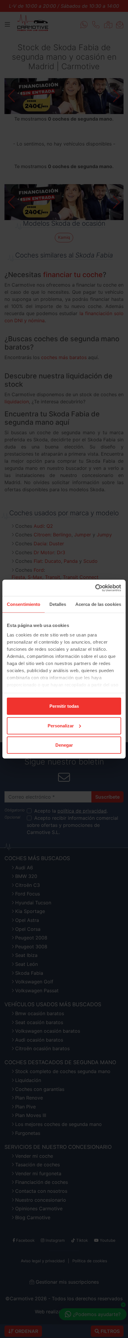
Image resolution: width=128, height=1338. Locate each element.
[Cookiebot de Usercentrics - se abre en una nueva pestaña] (95, 588)
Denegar (64, 745)
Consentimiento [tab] (23, 604)
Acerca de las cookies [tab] (98, 604)
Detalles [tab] (57, 604)
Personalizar (61, 725)
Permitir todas (64, 706)
